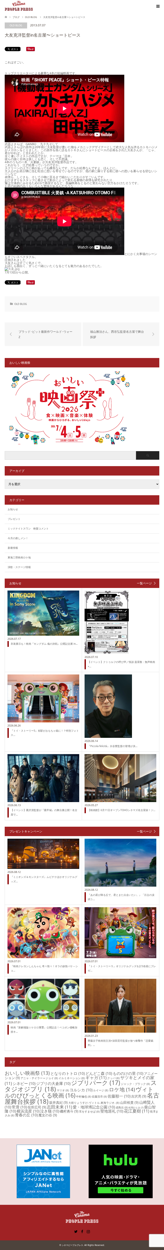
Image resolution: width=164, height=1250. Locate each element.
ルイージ (100, 1090)
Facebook (82, 1231)
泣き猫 (49, 1111)
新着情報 (13, 548)
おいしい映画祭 (27, 1073)
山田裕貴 (129, 1102)
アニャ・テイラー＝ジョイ (39, 1078)
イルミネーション (72, 1078)
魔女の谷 (47, 1115)
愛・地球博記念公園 (94, 1107)
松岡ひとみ (136, 1107)
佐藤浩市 (99, 1096)
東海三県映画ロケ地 (19, 557)
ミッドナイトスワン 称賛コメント (28, 528)
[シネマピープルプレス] (19, 6)
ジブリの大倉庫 (53, 1083)
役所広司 (37, 1107)
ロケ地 (122, 1089)
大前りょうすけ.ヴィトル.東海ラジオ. (93, 1103)
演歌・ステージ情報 (19, 567)
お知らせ (13, 509)
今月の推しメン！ (18, 538)
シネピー (24, 1083)
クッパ (113, 1078)
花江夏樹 (136, 1111)
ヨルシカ (81, 1089)
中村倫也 (83, 1096)
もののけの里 (128, 1073)
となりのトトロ (67, 1073)
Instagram (88, 1231)
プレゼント (14, 519)
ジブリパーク (95, 1082)
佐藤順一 (119, 1096)
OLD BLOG (16, 25)
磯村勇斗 (69, 1111)
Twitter (75, 1231)
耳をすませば (89, 1111)
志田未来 (59, 1107)
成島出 (122, 1107)
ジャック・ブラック (135, 1084)
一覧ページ (144, 583)
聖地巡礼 (111, 1111)
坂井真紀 (58, 1102)
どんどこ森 (98, 1073)
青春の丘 (26, 1114)
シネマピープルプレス (72, 1245)
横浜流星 (28, 1111)
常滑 (19, 1107)
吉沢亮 (138, 1096)
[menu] (157, 6)
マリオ (63, 1090)
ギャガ (96, 1077)
